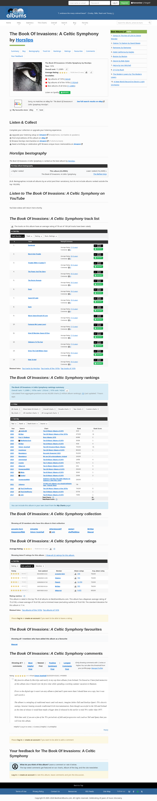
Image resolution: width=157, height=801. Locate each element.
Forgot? (147, 3)
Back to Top (78, 785)
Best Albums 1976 (49, 437)
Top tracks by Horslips (31, 368)
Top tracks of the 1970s (50, 368)
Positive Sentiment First (52, 666)
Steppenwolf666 (24, 469)
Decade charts (63, 409)
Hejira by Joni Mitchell (122, 65)
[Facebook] (132, 791)
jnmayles (34, 529)
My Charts (61, 505)
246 (79, 574)
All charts (15, 409)
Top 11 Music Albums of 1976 (53, 466)
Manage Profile (96, 668)
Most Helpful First (30, 666)
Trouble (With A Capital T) (37, 263)
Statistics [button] (29, 23)
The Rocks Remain (34, 280)
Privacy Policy (38, 791)
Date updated (26, 566)
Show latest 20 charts (31, 409)
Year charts (77, 409)
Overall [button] (54, 23)
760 (79, 578)
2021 (12, 480)
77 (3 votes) (74, 247)
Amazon (42, 135)
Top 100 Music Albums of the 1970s (55, 434)
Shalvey (58, 578)
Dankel (22, 475)
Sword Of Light (33, 298)
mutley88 (23, 431)
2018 (12, 492)
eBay (43, 138)
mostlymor (22, 450)
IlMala (22, 472)
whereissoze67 (55, 529)
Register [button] (124, 3)
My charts (15, 413)
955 (79, 586)
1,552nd (74, 82)
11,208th (71, 86)
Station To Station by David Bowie (126, 43)
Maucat (90, 532)
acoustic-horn (17, 529)
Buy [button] (74, 23)
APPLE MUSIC (99, 245)
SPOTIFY (66, 92)
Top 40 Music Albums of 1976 (53, 472)
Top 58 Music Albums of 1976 (53, 460)
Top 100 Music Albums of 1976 (53, 450)
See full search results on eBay (90, 101)
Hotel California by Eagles (123, 52)
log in (19, 618)
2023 (12, 466)
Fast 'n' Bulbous (24, 437)
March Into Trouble (34, 254)
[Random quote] (113, 13)
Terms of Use (21, 791)
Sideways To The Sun (35, 342)
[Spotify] (137, 791)
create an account (32, 618)
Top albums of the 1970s (32, 610)
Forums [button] (85, 23)
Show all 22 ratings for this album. (60, 555)
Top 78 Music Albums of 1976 (53, 492)
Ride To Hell (32, 360)
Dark (30, 307)
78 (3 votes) (74, 256)
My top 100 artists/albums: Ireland (55, 456)
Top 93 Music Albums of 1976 (53, 495)
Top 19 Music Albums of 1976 (53, 431)
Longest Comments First (67, 666)
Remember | (138, 3)
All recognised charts (49, 413)
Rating (37, 236)
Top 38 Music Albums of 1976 (53, 440)
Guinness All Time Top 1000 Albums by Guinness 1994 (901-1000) (56, 479)
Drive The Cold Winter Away (38, 351)
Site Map (107, 791)
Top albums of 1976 (51, 610)
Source (43, 424)
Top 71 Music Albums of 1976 (53, 463)
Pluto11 (57, 582)
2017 (12, 495)
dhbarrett (22, 466)
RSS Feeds (89, 791)
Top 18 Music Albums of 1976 (53, 444)
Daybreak (31, 245)
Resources (72, 791)
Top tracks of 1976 (68, 368)
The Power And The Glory (37, 272)
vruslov (21, 463)
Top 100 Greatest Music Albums (54, 447)
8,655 (79, 590)
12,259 (80, 582)
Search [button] (64, 23)
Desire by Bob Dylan (121, 61)
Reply (106, 730)
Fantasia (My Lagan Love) (37, 324)
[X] (141, 791)
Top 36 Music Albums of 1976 (53, 475)
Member (39, 566)
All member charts (30, 413)
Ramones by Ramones (122, 47)
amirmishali (23, 460)
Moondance (23, 453)
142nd (67, 79)
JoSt (22, 495)
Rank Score (32, 424)
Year (13, 424)
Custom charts (91, 409)
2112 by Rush (118, 70)
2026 (12, 431)
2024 (12, 456)
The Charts (42, 23)
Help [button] (19, 23)
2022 (12, 472)
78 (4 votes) (74, 265)
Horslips (24, 39)
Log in (14, 775)
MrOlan (21, 434)
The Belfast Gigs (100, 174)
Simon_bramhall (24, 447)
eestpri (71, 529)
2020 (12, 488)
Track (28, 236)
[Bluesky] (128, 791)
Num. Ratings (50, 236)
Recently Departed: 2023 (52, 453)
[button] (66, 69)
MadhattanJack (25, 440)
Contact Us (55, 791)
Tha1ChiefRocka (26, 488)
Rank (21, 424)
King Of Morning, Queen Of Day (39, 333)
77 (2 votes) (74, 309)
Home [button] (8, 23)
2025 (12, 450)
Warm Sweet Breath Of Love (38, 316)
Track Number (16, 236)
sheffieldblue (73, 532)
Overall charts (48, 409)
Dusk (30, 289)
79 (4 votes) (74, 300)
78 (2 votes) (74, 282)
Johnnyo (22, 484)
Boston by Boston (120, 56)
